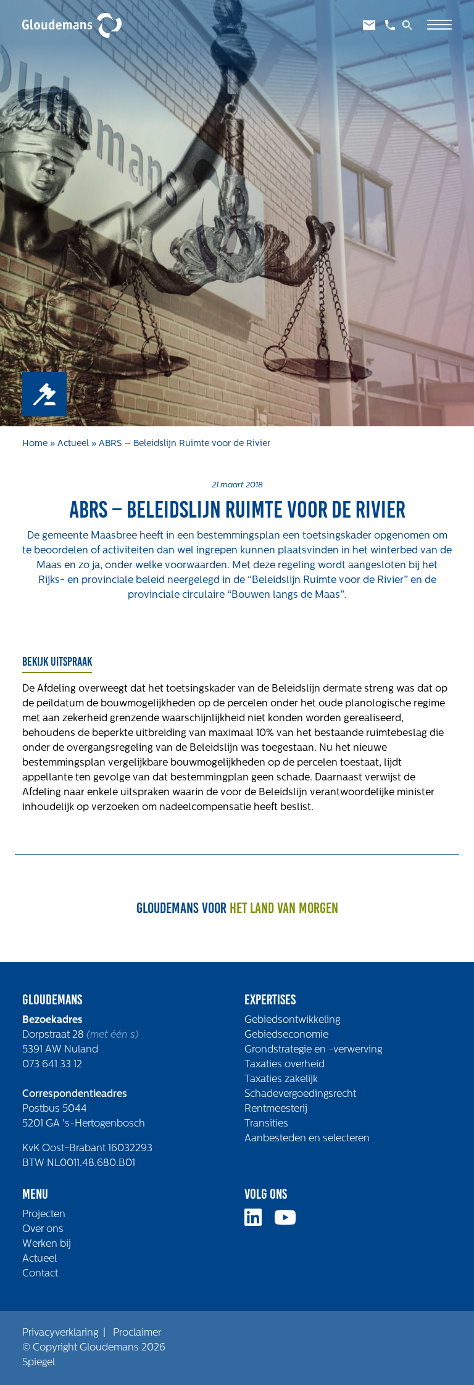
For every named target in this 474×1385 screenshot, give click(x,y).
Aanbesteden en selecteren (307, 1139)
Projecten (43, 1215)
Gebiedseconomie (286, 1035)
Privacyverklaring (60, 1333)
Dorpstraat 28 (54, 1035)
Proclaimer (137, 1333)
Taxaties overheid (284, 1065)
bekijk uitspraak (57, 661)
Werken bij (46, 1244)
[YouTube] (290, 1222)
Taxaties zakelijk (281, 1080)
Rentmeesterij (275, 1109)
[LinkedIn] (258, 1222)
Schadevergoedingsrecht (300, 1094)
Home (35, 444)
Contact (40, 1274)
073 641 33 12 (52, 1065)
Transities (266, 1124)
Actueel (73, 444)
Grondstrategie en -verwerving (313, 1050)
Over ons (43, 1229)
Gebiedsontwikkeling (292, 1020)
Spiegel (38, 1363)
